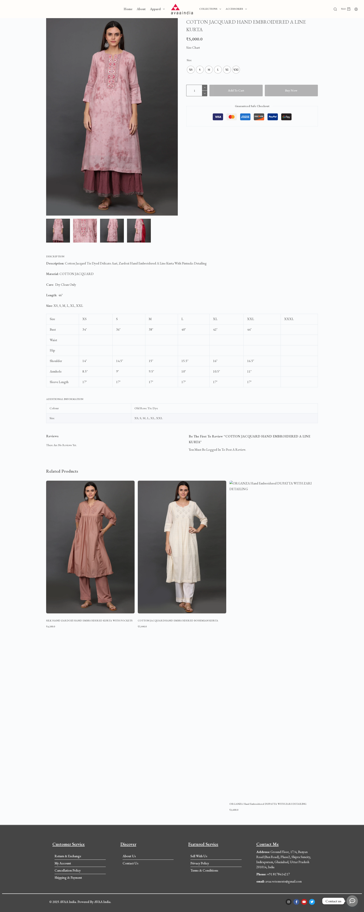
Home (128, 9)
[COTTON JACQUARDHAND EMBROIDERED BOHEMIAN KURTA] (182, 547)
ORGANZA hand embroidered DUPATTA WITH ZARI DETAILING (267, 804)
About (141, 9)
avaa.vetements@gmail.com (279, 881)
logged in (213, 449)
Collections (208, 9)
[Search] (335, 9)
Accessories (234, 9)
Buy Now (291, 90)
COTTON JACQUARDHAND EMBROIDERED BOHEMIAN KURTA (178, 620)
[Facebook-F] (296, 902)
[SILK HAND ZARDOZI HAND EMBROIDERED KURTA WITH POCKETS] (90, 547)
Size (189, 60)
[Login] (356, 9)
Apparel (155, 9)
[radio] (190, 69)
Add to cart (236, 90)
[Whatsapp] (352, 901)
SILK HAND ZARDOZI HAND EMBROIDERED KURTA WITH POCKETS (89, 620)
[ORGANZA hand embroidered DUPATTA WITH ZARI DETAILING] (273, 639)
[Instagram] (289, 902)
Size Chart (193, 47)
